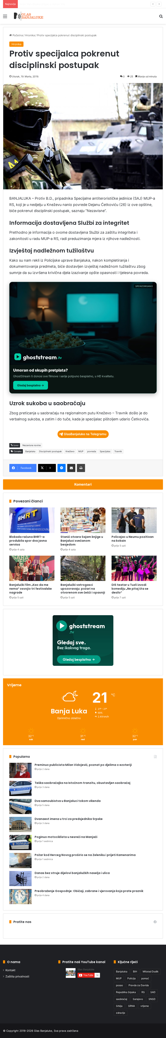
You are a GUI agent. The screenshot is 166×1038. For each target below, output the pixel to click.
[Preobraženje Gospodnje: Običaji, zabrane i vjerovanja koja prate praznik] (20, 896)
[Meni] (5, 17)
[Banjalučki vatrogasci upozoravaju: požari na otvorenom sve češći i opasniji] (83, 568)
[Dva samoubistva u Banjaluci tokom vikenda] (20, 806)
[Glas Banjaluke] (28, 16)
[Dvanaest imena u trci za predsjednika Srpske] (20, 824)
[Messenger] (61, 468)
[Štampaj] (81, 468)
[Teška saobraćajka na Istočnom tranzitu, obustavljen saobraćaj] (20, 788)
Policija (131, 978)
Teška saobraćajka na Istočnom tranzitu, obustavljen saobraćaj (82, 783)
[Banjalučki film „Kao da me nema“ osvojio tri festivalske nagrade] (31, 568)
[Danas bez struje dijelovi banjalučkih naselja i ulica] (20, 878)
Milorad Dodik (151, 971)
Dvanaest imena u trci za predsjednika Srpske (69, 819)
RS (143, 992)
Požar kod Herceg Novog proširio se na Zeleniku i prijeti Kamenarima (85, 855)
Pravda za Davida (139, 985)
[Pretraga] (161, 17)
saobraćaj (121, 999)
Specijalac (105, 451)
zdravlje (120, 1012)
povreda (91, 451)
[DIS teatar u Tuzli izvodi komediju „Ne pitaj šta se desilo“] (134, 568)
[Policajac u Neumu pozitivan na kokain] (134, 520)
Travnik (118, 451)
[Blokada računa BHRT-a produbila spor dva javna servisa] (31, 520)
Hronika (30, 35)
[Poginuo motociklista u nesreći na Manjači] (20, 842)
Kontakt (10, 970)
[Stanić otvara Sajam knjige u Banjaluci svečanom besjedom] (83, 520)
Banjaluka (30, 451)
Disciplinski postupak (50, 451)
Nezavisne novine (31, 445)
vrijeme (144, 1005)
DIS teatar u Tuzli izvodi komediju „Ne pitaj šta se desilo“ (130, 589)
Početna (17, 35)
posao (119, 985)
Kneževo (70, 451)
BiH (135, 971)
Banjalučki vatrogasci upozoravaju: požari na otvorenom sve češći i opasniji (83, 589)
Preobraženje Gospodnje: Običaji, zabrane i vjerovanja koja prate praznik (89, 891)
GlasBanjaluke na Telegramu (85, 434)
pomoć (145, 978)
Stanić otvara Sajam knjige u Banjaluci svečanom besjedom (82, 541)
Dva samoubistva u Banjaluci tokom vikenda (68, 801)
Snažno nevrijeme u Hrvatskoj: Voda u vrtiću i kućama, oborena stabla (64, 4)
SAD (152, 992)
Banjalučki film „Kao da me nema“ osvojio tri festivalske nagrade (30, 589)
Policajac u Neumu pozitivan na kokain (133, 539)
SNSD (152, 999)
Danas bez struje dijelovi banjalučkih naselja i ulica (72, 873)
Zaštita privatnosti (17, 976)
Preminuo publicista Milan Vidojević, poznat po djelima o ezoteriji (83, 765)
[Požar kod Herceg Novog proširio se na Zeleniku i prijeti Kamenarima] (20, 860)
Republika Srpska (126, 992)
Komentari (83, 484)
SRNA (131, 1005)
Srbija (119, 1005)
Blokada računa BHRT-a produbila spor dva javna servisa (28, 541)
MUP (80, 451)
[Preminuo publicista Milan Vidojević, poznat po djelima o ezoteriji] (20, 770)
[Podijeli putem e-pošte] (71, 468)
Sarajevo (138, 999)
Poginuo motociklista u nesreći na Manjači (66, 837)
